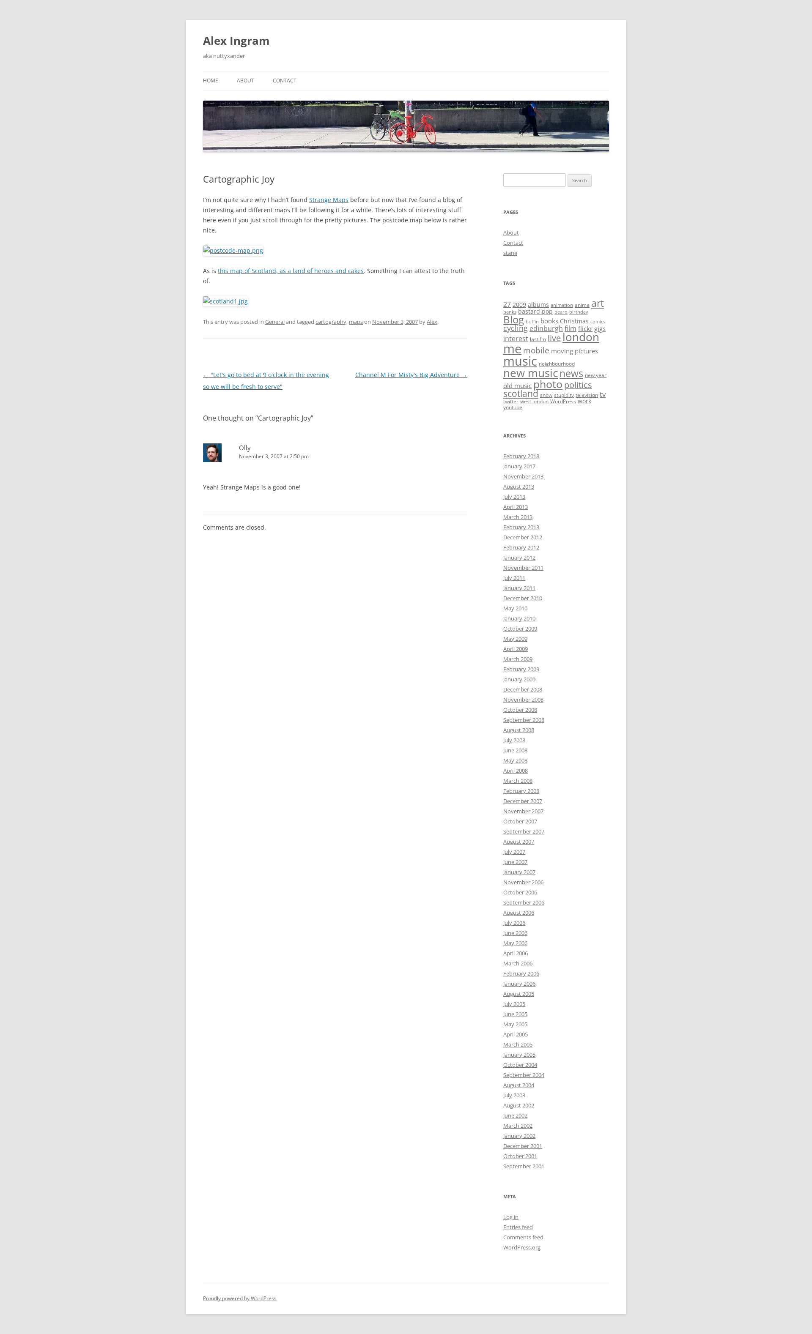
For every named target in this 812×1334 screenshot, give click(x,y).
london (580, 337)
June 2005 (515, 1014)
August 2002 (518, 1105)
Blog (513, 319)
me (512, 348)
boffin (532, 322)
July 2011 (514, 578)
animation (562, 305)
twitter (510, 401)
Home (210, 80)
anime (582, 305)
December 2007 (522, 801)
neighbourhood (557, 363)
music (520, 361)
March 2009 (517, 659)
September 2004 (523, 1075)
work (584, 401)
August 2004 (518, 1085)
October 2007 (520, 821)
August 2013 (518, 486)
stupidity (564, 395)
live (554, 338)
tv (603, 394)
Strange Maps (328, 200)
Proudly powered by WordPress (240, 1298)
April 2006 (515, 953)
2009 (519, 305)
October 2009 (520, 628)
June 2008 (515, 750)
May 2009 (515, 638)
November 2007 (523, 811)
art (597, 303)
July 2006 (514, 923)
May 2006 (515, 943)
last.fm (538, 339)
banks (509, 312)
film (570, 328)
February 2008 (521, 791)
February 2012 (521, 547)
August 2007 (518, 841)
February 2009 (521, 669)
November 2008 (523, 699)
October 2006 (520, 892)
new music (530, 372)
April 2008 (515, 770)
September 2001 (523, 1166)
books (549, 321)
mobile (536, 350)
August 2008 (518, 730)
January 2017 (519, 466)
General (275, 321)
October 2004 (520, 1065)
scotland (520, 393)
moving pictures (574, 351)
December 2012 (522, 537)
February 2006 (521, 973)
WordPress (563, 401)
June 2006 (515, 933)
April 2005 (515, 1034)
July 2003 (514, 1095)
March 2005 (517, 1044)
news (571, 373)
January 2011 (519, 588)
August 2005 (518, 994)
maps (356, 321)
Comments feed (523, 1237)
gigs (600, 328)
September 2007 (523, 831)
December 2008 (522, 689)
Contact (284, 80)
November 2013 (523, 476)
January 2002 (519, 1136)
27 (507, 304)
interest (515, 338)
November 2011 (523, 567)
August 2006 (518, 912)
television (587, 395)
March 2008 (517, 781)
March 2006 (517, 963)
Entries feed (518, 1227)
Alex (432, 321)
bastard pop (535, 311)
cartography (330, 321)
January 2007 (519, 872)
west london (534, 401)
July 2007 (514, 852)
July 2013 (514, 496)
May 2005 (515, 1024)
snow (546, 395)
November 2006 (523, 882)
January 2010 (519, 618)
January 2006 (519, 983)
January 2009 (519, 679)
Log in (510, 1217)
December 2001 (522, 1146)
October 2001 (520, 1156)
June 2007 (515, 862)
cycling (515, 328)
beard (561, 312)
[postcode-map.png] (233, 250)
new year (595, 375)
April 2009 (515, 649)
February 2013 (521, 527)
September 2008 (523, 720)
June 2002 (515, 1115)
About (245, 80)
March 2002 (517, 1125)
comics (597, 322)
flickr (585, 328)
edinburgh (546, 328)
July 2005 (514, 1004)
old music (517, 385)
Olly (245, 447)
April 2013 (515, 507)
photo (547, 384)
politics (578, 385)
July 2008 (514, 740)
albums (538, 305)
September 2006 (523, 902)
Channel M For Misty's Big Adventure (411, 375)
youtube (512, 407)
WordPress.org (521, 1247)
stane (510, 253)
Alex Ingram (236, 40)
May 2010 (515, 608)
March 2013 (517, 517)
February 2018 (521, 456)
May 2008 (515, 760)
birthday (578, 312)
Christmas (574, 321)
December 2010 (522, 598)
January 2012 (519, 557)
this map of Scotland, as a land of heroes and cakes (291, 271)
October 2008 (520, 709)
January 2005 (519, 1054)
